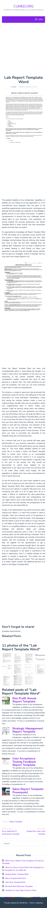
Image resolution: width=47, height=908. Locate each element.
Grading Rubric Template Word (16, 874)
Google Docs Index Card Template (36, 831)
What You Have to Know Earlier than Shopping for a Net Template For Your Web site (23, 868)
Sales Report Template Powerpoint (27, 790)
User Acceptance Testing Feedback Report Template (24, 762)
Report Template (16, 821)
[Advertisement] (23, 49)
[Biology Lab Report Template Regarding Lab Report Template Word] (29, 680)
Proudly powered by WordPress (16, 902)
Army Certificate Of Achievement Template (10, 831)
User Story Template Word (15, 882)
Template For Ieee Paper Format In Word (20, 890)
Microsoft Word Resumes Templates (19, 886)
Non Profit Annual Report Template (24, 699)
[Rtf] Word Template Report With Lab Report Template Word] (7, 669)
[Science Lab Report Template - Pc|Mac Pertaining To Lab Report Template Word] (23, 119)
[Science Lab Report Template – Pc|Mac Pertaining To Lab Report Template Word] (7, 658)
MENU (40, 19)
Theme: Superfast (36, 902)
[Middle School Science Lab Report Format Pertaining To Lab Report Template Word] (23, 287)
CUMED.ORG (23, 6)
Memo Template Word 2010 (15, 878)
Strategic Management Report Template (27, 730)
